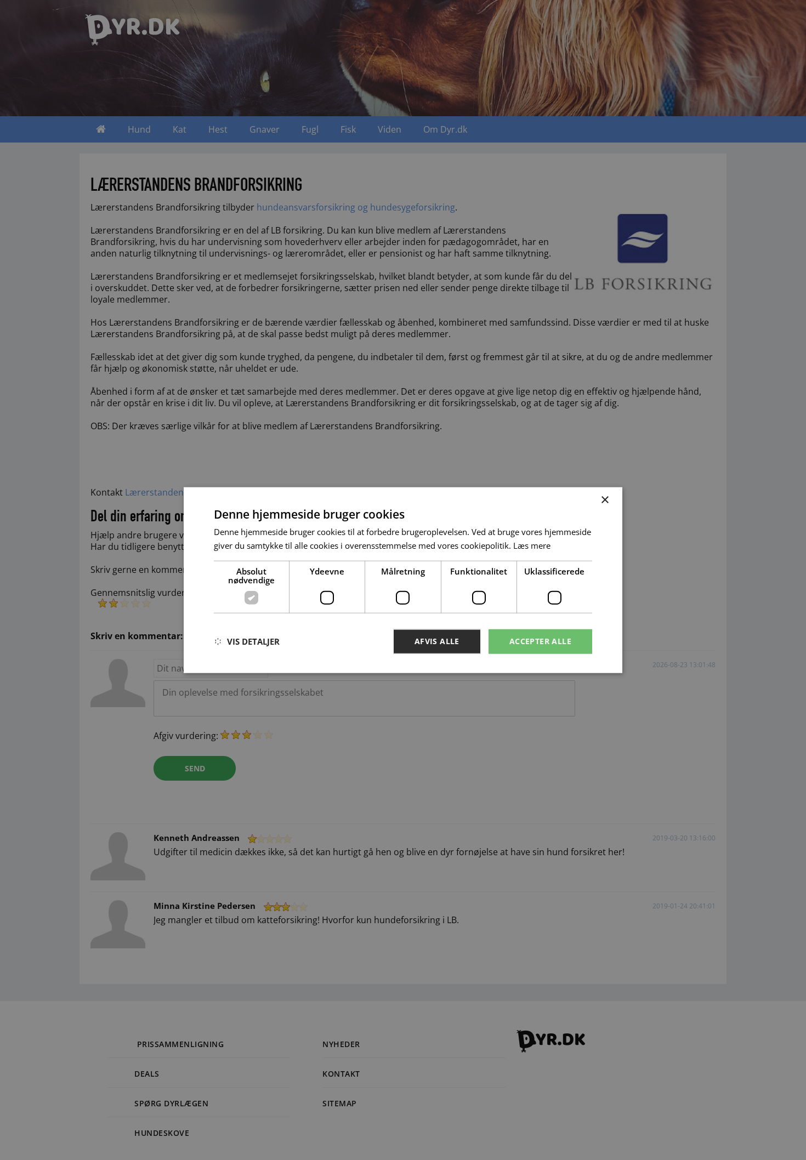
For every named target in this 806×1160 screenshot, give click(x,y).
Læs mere (531, 545)
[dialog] (403, 580)
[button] (247, 641)
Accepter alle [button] (540, 641)
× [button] (604, 500)
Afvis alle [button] (437, 641)
